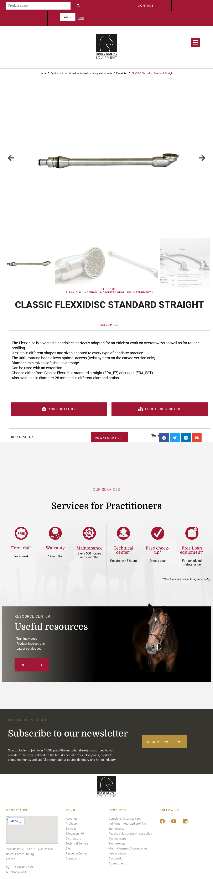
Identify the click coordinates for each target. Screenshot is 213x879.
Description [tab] (109, 324)
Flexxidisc (121, 73)
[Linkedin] (185, 821)
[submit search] (79, 5)
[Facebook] (162, 821)
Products (56, 73)
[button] (11, 158)
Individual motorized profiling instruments (88, 73)
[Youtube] (174, 821)
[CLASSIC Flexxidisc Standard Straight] (106, 158)
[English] (66, 17)
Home (43, 73)
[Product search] (38, 6)
